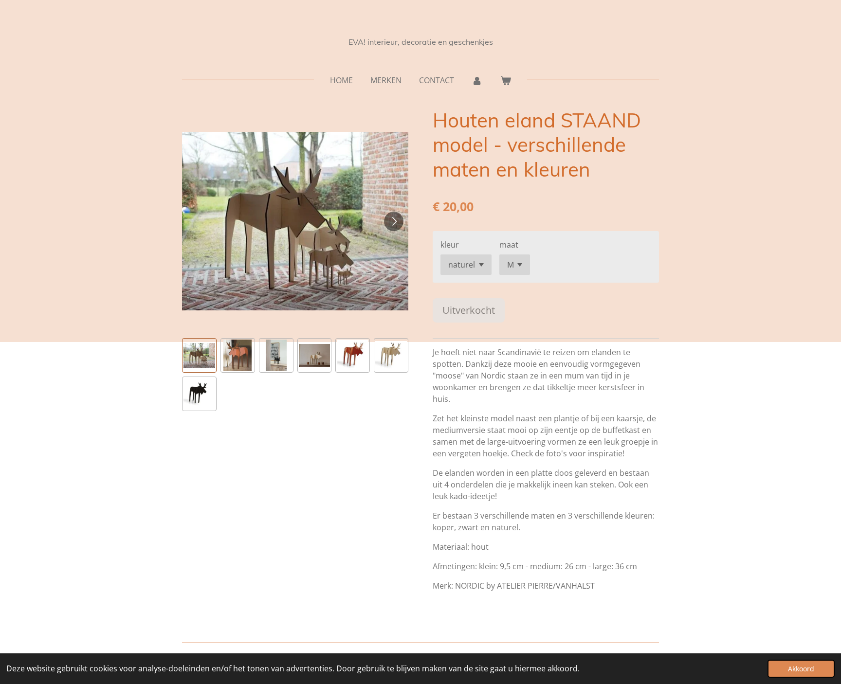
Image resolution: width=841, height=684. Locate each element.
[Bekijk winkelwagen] (505, 80)
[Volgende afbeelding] (393, 221)
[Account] (477, 80)
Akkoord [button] (801, 668)
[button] (199, 355)
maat (508, 244)
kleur (449, 244)
